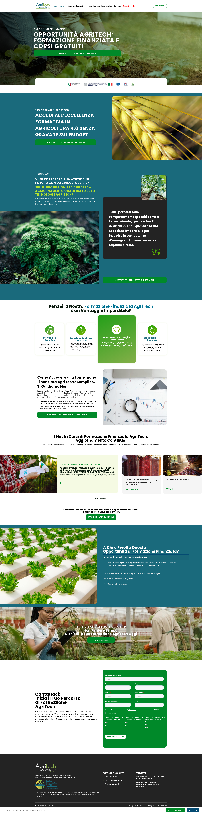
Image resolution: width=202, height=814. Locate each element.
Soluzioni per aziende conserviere (99, 6)
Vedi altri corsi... (101, 499)
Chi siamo (117, 6)
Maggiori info (132, 489)
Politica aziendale (160, 805)
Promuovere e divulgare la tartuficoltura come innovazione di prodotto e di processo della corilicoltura (141, 481)
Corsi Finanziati (59, 6)
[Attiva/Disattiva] (105, 557)
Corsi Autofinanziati (75, 6)
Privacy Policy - (133, 805)
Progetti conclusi (129, 6)
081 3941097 (140, 787)
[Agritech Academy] (42, 5)
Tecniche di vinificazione (177, 479)
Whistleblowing (146, 805)
